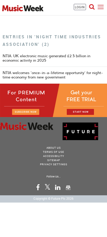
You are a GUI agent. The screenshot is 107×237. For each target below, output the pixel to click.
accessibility (53, 156)
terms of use (53, 152)
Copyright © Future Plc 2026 (53, 198)
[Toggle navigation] (101, 6)
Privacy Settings (53, 164)
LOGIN (80, 7)
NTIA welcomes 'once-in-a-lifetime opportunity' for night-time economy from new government (53, 75)
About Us (53, 147)
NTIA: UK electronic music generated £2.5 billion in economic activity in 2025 (46, 58)
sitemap (53, 160)
